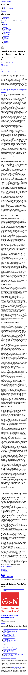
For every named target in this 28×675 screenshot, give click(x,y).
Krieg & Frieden (7, 29)
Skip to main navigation (6, 1)
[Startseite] (3, 11)
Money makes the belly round (10, 631)
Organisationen (6, 18)
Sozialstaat (5, 43)
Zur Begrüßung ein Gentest (9, 649)
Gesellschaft (6, 36)
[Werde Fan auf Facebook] (7, 20)
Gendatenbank (4, 570)
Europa (5, 27)
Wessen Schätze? (7, 632)
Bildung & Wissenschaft (8, 30)
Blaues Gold (6, 639)
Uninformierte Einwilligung (9, 636)
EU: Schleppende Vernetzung (10, 648)
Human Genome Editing (9, 638)
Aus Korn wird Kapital (8, 634)
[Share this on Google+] (13, 62)
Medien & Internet (7, 34)
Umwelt (5, 37)
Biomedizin (3, 569)
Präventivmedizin (4, 567)
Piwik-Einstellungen (8, 8)
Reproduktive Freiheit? (8, 650)
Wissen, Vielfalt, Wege (8, 641)
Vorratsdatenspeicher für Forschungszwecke (13, 654)
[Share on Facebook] (3, 62)
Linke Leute (6, 38)
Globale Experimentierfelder (9, 651)
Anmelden (5, 7)
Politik (4, 25)
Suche (2, 46)
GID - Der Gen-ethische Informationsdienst (10, 71)
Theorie (5, 39)
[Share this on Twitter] (8, 62)
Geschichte (5, 41)
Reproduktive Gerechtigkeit (9, 640)
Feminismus (6, 28)
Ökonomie (5, 24)
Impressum (13, 658)
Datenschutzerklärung (5, 658)
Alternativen (6, 42)
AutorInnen (6, 17)
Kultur (4, 33)
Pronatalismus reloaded (8, 635)
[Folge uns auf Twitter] (18, 20)
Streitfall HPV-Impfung (8, 655)
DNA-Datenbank (4, 571)
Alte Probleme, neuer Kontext (10, 653)
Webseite (3, 623)
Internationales (6, 32)
